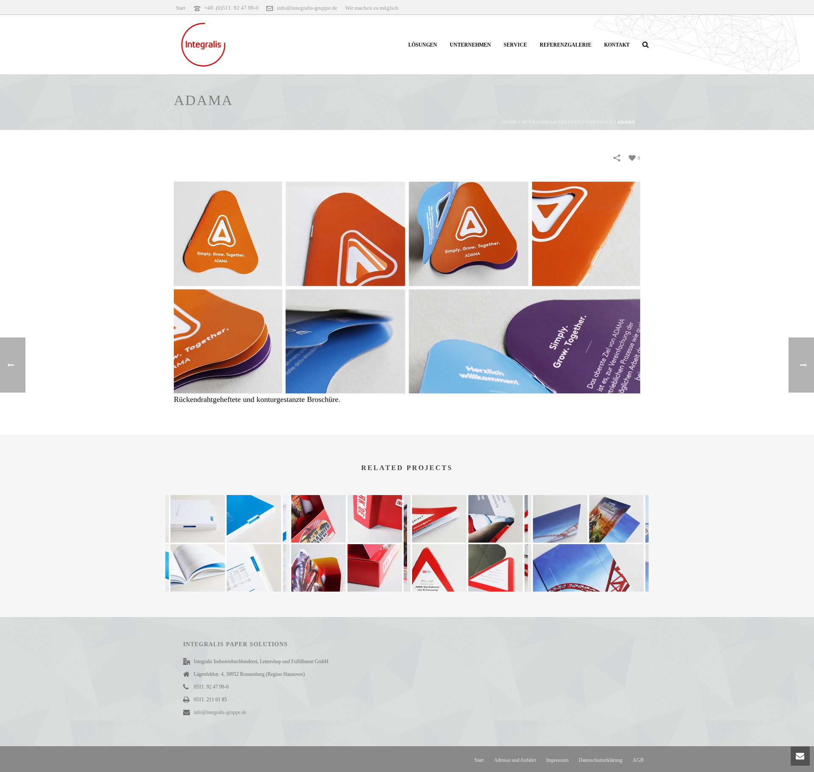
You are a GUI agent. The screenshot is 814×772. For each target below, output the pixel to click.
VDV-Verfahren (467, 570)
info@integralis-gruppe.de (307, 8)
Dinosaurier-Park (346, 570)
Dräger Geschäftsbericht (226, 560)
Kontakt (617, 45)
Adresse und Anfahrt (515, 760)
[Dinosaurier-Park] (346, 529)
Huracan (588, 570)
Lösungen (422, 45)
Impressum (557, 760)
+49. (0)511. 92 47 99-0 (231, 8)
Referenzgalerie (565, 45)
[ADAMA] (407, 286)
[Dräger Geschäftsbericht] (225, 529)
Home (509, 122)
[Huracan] (588, 529)
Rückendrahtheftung (553, 122)
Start (479, 760)
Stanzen (601, 122)
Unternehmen (470, 45)
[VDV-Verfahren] (467, 529)
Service (515, 45)
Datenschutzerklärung (600, 760)
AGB (638, 760)
